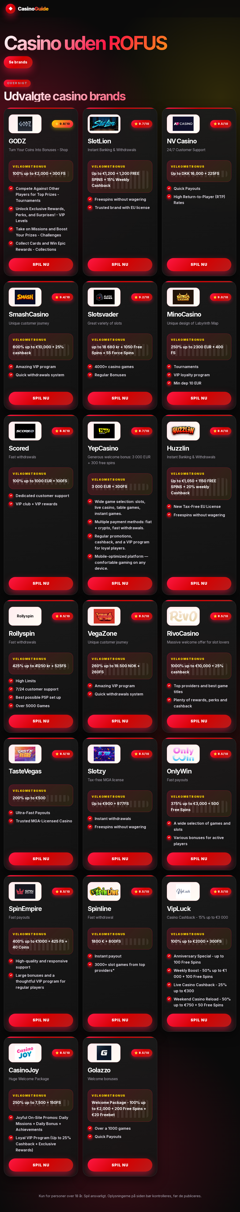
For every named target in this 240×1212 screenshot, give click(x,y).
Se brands (18, 62)
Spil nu (41, 264)
